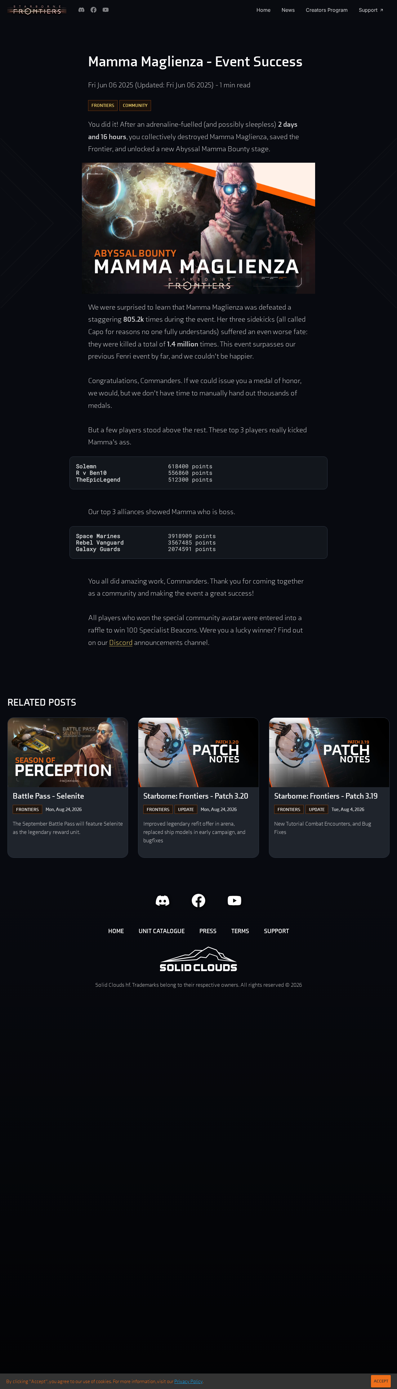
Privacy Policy (188, 1381)
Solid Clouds (198, 958)
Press (207, 931)
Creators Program (327, 10)
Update (186, 809)
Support (368, 10)
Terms (240, 931)
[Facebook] (93, 9)
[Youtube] (105, 9)
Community (135, 105)
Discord (120, 642)
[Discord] (81, 9)
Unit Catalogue (162, 931)
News (288, 10)
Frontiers (102, 105)
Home (263, 10)
